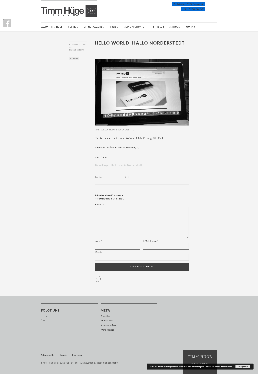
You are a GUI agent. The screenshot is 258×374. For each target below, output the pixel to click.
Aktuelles (74, 59)
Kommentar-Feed (108, 325)
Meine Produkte (134, 27)
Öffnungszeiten (94, 27)
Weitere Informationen (223, 366)
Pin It (126, 177)
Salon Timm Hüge (52, 27)
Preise (114, 27)
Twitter (98, 177)
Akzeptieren (243, 366)
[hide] (3, 19)
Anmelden (105, 316)
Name (98, 241)
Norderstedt (76, 50)
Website (98, 252)
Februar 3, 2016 (77, 44)
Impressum (77, 355)
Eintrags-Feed (107, 321)
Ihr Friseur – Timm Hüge (165, 27)
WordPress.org (107, 330)
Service (73, 27)
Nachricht (100, 205)
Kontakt (191, 27)
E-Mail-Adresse (150, 241)
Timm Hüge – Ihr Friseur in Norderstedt (118, 165)
